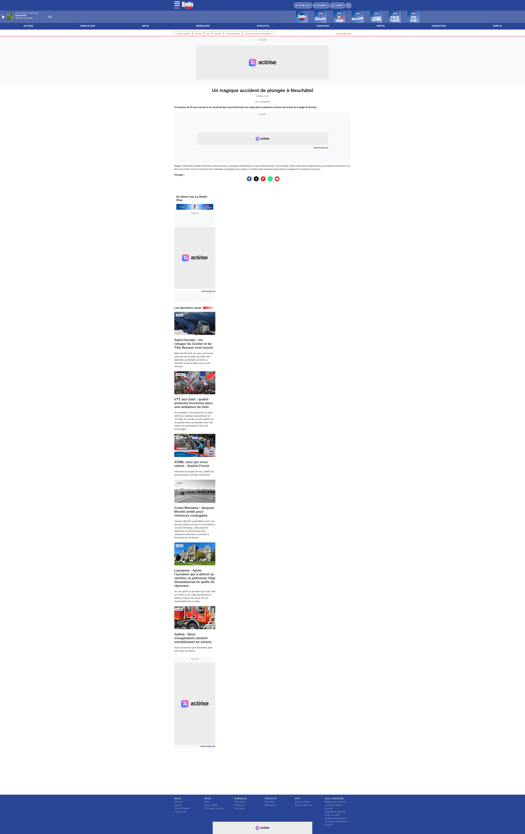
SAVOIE (198, 34)
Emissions (239, 805)
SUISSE (218, 34)
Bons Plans (88, 26)
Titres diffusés (181, 808)
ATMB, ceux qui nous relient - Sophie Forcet (191, 464)
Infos (145, 26)
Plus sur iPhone (302, 801)
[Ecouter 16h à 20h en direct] (194, 206)
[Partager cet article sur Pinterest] (262, 180)
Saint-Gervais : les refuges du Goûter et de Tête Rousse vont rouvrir (193, 343)
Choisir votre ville (343, 34)
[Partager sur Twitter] (255, 180)
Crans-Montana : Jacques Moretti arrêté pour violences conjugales (194, 511)
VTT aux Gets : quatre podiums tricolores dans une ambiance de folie (193, 403)
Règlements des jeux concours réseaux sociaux (335, 805)
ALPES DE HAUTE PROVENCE (258, 34)
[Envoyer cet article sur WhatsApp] (269, 180)
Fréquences (180, 811)
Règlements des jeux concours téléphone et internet (336, 821)
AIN (208, 34)
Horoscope (439, 26)
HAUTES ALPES (233, 34)
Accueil (28, 26)
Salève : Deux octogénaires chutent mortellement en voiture (193, 638)
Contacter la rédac (214, 808)
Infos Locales (211, 805)
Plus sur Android (303, 805)
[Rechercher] (348, 5)
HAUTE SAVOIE (183, 34)
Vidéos (380, 26)
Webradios (203, 26)
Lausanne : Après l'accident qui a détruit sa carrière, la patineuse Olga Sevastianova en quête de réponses (194, 578)
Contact (178, 801)
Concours (322, 26)
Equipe (177, 805)
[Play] (3, 17)
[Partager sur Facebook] (248, 180)
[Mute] (50, 17)
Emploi (497, 26)
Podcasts (263, 26)
